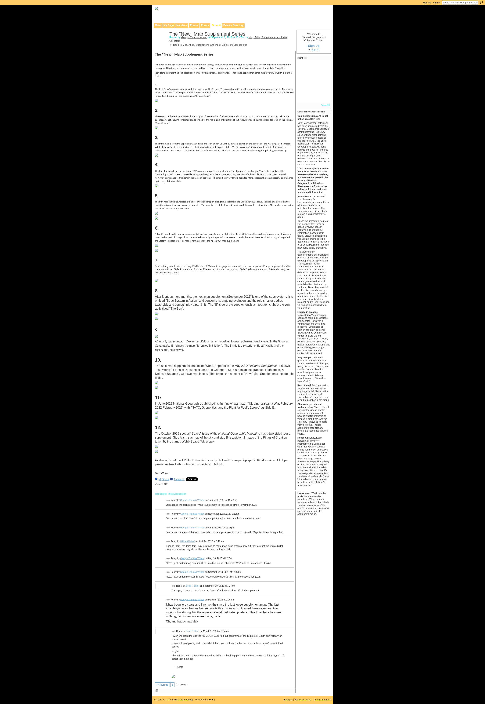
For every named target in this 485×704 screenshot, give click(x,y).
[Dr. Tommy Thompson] (323, 96)
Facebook (179, 479)
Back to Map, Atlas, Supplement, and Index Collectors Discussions (210, 44)
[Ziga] (323, 86)
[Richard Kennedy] (302, 76)
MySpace (164, 479)
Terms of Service (322, 699)
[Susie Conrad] (312, 86)
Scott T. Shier (192, 586)
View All (326, 105)
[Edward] (312, 96)
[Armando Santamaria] (302, 86)
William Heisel (187, 541)
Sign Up (427, 2)
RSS (157, 691)
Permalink (168, 500)
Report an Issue (303, 699)
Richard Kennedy (184, 699)
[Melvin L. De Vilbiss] (323, 66)
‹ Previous (162, 684)
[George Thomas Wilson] (161, 42)
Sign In (436, 2)
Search (481, 2)
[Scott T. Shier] (302, 66)
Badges (288, 699)
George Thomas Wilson (194, 37)
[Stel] (312, 66)
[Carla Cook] (323, 76)
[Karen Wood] (302, 96)
